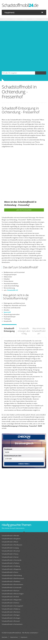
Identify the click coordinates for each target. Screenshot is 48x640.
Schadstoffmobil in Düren (10, 572)
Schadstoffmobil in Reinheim (11, 612)
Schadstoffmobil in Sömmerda (11, 560)
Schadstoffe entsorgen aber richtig (24, 331)
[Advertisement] (24, 46)
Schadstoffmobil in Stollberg (11, 566)
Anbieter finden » (24, 464)
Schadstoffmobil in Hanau (10, 554)
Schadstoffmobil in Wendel (10, 536)
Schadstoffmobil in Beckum (10, 591)
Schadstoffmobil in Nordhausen (12, 545)
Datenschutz (14, 637)
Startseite (4, 637)
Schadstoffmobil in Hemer (10, 557)
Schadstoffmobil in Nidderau (11, 609)
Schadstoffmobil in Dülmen (10, 603)
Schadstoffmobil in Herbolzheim (12, 624)
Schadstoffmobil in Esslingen (11, 618)
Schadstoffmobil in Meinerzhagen (13, 594)
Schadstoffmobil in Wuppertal (11, 569)
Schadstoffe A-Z (12, 290)
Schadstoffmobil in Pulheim (10, 563)
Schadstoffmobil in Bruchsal (11, 551)
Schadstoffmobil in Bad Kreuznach (13, 578)
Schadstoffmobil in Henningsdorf (12, 606)
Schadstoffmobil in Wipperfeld (11, 600)
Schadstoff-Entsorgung (9, 329)
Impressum (24, 637)
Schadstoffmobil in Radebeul (11, 581)
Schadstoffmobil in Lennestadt (11, 587)
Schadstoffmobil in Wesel (10, 542)
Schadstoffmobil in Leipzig (10, 548)
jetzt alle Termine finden (24, 210)
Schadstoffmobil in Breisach (11, 621)
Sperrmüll (7, 312)
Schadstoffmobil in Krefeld (10, 597)
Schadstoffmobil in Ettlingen (11, 615)
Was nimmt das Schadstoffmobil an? (39, 331)
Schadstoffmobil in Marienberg (12, 575)
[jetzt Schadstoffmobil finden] (40, 73)
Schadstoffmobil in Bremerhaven (12, 584)
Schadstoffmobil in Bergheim (11, 539)
